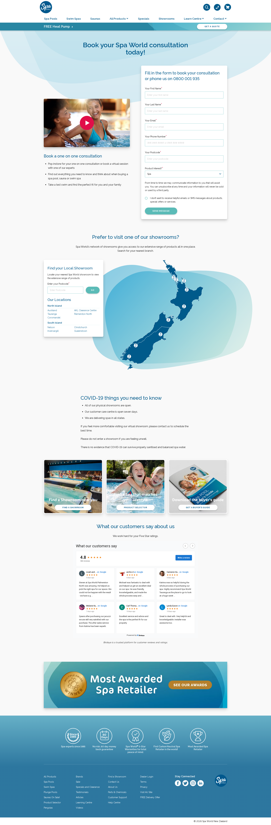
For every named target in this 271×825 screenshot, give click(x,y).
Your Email (151, 120)
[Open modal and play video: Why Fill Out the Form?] (87, 123)
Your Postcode (153, 152)
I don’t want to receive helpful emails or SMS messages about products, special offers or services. (186, 200)
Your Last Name (153, 104)
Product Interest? (154, 168)
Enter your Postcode (58, 284)
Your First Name (153, 88)
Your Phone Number (156, 136)
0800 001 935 (186, 78)
